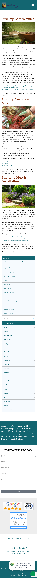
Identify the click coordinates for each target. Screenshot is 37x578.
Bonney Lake (7, 339)
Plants (5, 297)
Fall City (6, 376)
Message (3, 480)
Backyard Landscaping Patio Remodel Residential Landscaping (17, 263)
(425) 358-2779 (18, 548)
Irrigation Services (9, 268)
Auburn (6, 327)
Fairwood (6, 372)
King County (7, 401)
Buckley (6, 344)
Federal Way (7, 381)
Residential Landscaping (10, 301)
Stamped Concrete (9, 309)
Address (3, 473)
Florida (5, 385)
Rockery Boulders (8, 305)
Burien (5, 348)
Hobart (5, 389)
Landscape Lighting (9, 272)
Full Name (4, 455)
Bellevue (6, 331)
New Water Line (8, 288)
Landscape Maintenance (10, 276)
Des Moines (7, 360)
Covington (6, 356)
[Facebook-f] (17, 555)
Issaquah (6, 393)
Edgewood (6, 364)
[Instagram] (19, 555)
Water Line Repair (8, 313)
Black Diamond (8, 335)
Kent (5, 397)
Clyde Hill (6, 352)
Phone (3, 461)
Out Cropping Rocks (9, 292)
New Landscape (8, 284)
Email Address (5, 467)
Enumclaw (7, 368)
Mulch (5, 280)
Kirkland (6, 405)
